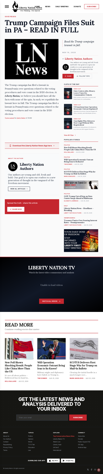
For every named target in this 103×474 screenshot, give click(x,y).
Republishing (7, 444)
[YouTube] (95, 470)
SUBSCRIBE (91, 7)
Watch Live (56, 442)
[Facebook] (92, 470)
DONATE (77, 7)
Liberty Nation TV (59, 439)
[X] (88, 470)
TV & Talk (31, 444)
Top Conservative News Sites (63, 436)
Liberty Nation (20, 118)
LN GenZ (56, 447)
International (57, 450)
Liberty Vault (57, 444)
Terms (5, 450)
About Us (6, 436)
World (30, 442)
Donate (80, 439)
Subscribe (78, 418)
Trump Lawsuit (9, 118)
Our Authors (7, 439)
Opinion (30, 439)
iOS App (80, 444)
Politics (30, 436)
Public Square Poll (84, 442)
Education (31, 447)
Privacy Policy (8, 447)
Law (29, 450)
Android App (82, 447)
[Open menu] (7, 6)
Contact (5, 442)
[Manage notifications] (98, 470)
